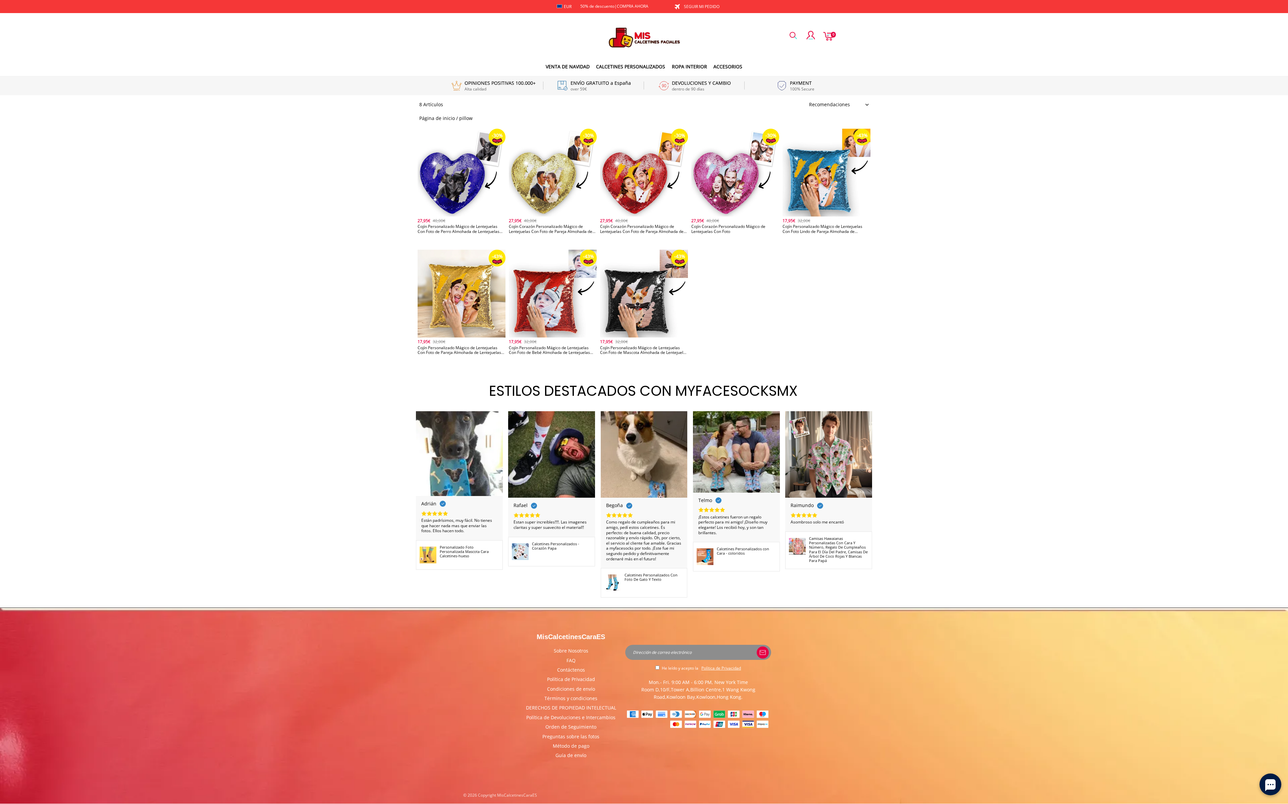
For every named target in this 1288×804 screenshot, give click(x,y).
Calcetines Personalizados (630, 66)
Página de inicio (437, 118)
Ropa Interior (689, 66)
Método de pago (571, 746)
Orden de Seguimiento (570, 727)
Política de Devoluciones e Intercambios (570, 717)
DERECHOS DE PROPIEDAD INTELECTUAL (571, 707)
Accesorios (727, 66)
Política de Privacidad (571, 679)
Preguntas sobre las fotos (570, 736)
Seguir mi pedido (701, 6)
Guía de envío (570, 755)
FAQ (571, 660)
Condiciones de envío (571, 689)
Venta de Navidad (568, 66)
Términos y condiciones (570, 698)
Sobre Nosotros (571, 650)
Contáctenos (571, 670)
